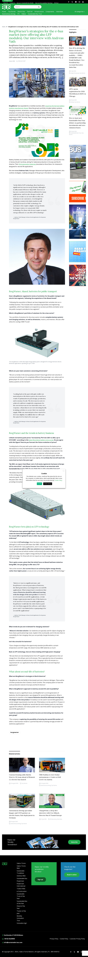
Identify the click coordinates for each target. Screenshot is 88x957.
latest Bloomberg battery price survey (41, 440)
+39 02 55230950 (9, 939)
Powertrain (20, 881)
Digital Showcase (75, 73)
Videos (24, 14)
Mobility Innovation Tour (20, 918)
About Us (5, 3)
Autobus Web (21, 876)
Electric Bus (21, 12)
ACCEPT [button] (39, 483)
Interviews (59, 12)
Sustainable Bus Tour (35, 14)
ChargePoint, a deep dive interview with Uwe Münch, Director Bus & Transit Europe (50, 813)
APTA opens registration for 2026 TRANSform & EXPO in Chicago (77, 92)
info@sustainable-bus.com (13, 942)
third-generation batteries (27, 164)
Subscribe (74, 842)
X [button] (63, 471)
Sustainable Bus (22, 878)
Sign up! (40, 879)
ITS (18, 14)
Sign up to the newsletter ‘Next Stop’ (44, 3)
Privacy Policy (54, 939)
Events (72, 102)
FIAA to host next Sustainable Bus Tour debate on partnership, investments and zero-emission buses (77, 123)
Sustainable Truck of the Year (21, 896)
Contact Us (12, 3)
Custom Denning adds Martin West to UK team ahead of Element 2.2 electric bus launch (22, 777)
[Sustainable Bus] (6, 6)
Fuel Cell (29, 12)
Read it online (72, 875)
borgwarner (14, 732)
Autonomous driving (8, 14)
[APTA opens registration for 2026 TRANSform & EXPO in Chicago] (77, 82)
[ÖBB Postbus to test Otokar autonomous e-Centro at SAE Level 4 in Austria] (52, 765)
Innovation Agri (22, 923)
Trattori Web (21, 889)
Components (50, 12)
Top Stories (12, 12)
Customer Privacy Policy (77, 939)
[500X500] (37, 144)
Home (4, 12)
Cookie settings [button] (47, 483)
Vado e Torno (21, 863)
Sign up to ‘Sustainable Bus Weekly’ (25, 3)
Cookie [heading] (44, 473)
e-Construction (21, 891)
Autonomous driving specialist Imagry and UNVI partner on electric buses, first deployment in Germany (21, 814)
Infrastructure (39, 12)
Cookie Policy (64, 939)
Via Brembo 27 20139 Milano (13, 935)
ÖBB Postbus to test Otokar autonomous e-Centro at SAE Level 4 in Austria (50, 777)
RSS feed (56, 3)
